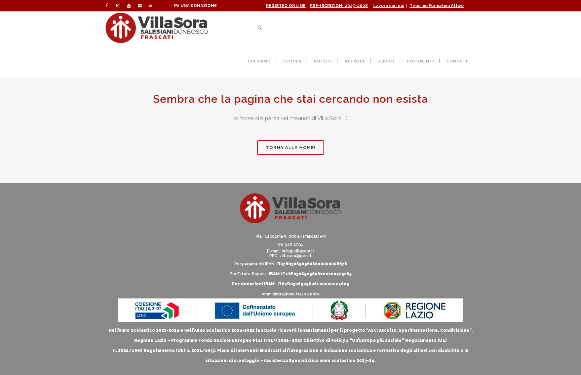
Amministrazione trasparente (291, 294)
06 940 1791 (290, 244)
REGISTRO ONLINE (286, 5)
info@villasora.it (298, 251)
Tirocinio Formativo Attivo (437, 5)
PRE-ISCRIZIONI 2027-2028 (339, 5)
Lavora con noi (388, 5)
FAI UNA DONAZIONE (195, 5)
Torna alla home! (291, 147)
